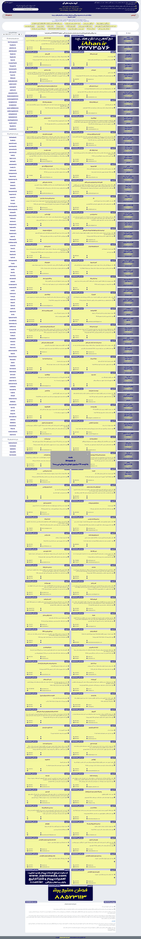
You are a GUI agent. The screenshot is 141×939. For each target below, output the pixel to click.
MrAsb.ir (12, 281)
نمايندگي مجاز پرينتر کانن (103, 28)
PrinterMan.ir (13, 51)
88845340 (31, 400)
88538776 (77, 401)
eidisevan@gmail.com (92, 113)
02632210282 (77, 704)
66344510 (77, 145)
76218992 (77, 159)
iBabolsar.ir (12, 371)
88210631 (31, 704)
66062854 (31, 576)
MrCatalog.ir (12, 152)
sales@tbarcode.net (92, 449)
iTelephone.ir (12, 224)
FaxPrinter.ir (12, 129)
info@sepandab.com (92, 674)
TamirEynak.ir (13, 123)
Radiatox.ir (13, 326)
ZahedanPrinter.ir (13, 120)
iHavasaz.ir (13, 368)
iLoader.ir (12, 140)
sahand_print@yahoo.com (47, 81)
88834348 (77, 113)
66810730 (31, 594)
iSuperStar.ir (12, 233)
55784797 (31, 480)
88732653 (77, 400)
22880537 (31, 642)
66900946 (77, 690)
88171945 (31, 113)
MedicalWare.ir (13, 266)
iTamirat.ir (13, 45)
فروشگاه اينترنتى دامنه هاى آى (38, 28)
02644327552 (31, 608)
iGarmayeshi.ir (13, 317)
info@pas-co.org (91, 802)
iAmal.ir (13, 248)
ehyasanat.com (91, 351)
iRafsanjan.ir (12, 137)
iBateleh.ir (13, 221)
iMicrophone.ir (13, 260)
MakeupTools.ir (13, 383)
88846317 (31, 546)
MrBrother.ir (12, 84)
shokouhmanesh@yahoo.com (94, 818)
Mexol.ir (12, 344)
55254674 (77, 672)
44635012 (31, 720)
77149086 (31, 175)
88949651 (77, 736)
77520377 (77, 562)
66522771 (77, 416)
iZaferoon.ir (12, 170)
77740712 (77, 337)
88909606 (77, 544)
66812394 (77, 480)
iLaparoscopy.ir (12, 179)
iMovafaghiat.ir (12, 206)
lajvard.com (90, 608)
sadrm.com (90, 656)
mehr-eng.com (44, 207)
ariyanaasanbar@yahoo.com (93, 770)
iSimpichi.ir (13, 57)
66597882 (77, 465)
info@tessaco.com (91, 401)
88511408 (77, 289)
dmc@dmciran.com (45, 786)
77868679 (31, 528)
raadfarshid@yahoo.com (46, 433)
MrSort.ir (12, 419)
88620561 (31, 784)
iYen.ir (12, 263)
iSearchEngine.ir (12, 209)
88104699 (77, 642)
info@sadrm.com (91, 658)
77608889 (77, 560)
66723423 (31, 383)
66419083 (77, 610)
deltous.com (44, 512)
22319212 (31, 64)
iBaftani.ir (12, 161)
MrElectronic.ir (12, 350)
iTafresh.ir (13, 218)
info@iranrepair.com (92, 738)
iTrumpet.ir (13, 66)
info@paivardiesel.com (46, 594)
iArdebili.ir (13, 449)
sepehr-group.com (91, 560)
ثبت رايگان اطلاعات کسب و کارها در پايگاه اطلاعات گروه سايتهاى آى (47, 23)
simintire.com (44, 800)
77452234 (31, 159)
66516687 (31, 97)
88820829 (77, 818)
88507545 (77, 594)
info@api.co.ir (91, 690)
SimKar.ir (12, 341)
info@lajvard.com (91, 610)
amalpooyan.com (91, 720)
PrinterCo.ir (12, 48)
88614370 (77, 800)
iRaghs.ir (12, 413)
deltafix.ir (90, 432)
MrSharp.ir (13, 87)
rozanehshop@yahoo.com (93, 129)
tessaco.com (90, 400)
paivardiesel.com (45, 592)
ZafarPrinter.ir (13, 114)
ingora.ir (89, 704)
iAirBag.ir (12, 78)
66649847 (77, 658)
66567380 (77, 191)
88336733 (31, 754)
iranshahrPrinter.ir (12, 96)
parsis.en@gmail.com (92, 225)
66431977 (77, 193)
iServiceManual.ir (13, 42)
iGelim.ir (13, 257)
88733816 (77, 720)
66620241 (77, 656)
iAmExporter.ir (13, 191)
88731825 (31, 145)
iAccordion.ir (12, 320)
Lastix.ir (13, 410)
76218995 (77, 161)
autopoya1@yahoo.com (93, 177)
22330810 (31, 257)
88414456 (77, 592)
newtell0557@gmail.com (93, 433)
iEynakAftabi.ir (13, 63)
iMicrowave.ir (13, 398)
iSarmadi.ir (13, 452)
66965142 (77, 353)
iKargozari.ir (12, 215)
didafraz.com (44, 624)
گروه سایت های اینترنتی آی (65, 937)
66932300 (77, 448)
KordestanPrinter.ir (12, 111)
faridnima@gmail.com (46, 385)
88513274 (77, 754)
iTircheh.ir (12, 347)
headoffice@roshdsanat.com (47, 193)
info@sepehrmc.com (92, 145)
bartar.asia (44, 656)
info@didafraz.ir (45, 626)
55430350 (77, 319)
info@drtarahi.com (45, 850)
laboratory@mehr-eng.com (47, 209)
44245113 (77, 770)
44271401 (77, 432)
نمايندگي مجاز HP (91, 28)
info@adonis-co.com (46, 481)
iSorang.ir (12, 230)
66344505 (77, 143)
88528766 (31, 850)
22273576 (31, 849)
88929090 (77, 738)
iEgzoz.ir (12, 75)
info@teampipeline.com (93, 241)
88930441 (77, 255)
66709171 (31, 416)
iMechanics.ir (12, 416)
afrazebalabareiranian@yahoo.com (95, 642)
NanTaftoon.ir (13, 143)
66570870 (77, 688)
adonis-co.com (45, 480)
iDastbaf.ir (12, 359)
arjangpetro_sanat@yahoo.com (94, 417)
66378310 (31, 287)
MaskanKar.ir (12, 164)
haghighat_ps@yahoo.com (93, 786)
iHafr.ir (13, 155)
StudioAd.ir (13, 386)
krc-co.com (44, 432)
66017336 (31, 578)
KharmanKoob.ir (12, 81)
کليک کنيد (113, 920)
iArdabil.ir (12, 422)
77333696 (31, 273)
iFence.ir (13, 428)
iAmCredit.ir (13, 389)
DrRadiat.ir (13, 126)
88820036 (31, 562)
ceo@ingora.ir (91, 706)
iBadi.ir (13, 269)
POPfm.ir (12, 308)
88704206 (77, 207)
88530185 (31, 143)
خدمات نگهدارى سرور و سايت (85, 26)
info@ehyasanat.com (92, 353)
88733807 (77, 722)
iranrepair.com (91, 736)
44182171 (31, 207)
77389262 (31, 241)
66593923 (77, 464)
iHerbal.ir (12, 185)
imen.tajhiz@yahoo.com (47, 449)
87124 (76, 287)
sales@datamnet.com (92, 161)
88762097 (31, 672)
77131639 (77, 225)
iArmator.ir (12, 176)
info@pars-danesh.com (46, 690)
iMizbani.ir (13, 212)
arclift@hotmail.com (92, 209)
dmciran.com (44, 784)
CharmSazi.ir (12, 287)
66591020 (77, 834)
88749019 (77, 530)
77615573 (31, 624)
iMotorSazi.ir (12, 146)
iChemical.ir (13, 425)
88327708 (77, 498)
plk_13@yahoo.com (92, 834)
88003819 (31, 752)
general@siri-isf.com (46, 562)
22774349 (31, 255)
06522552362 (31, 321)
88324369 (77, 496)
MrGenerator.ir (12, 93)
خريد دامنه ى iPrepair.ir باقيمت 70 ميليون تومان (105, 26)
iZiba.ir (13, 362)
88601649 (31, 786)
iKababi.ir (12, 365)
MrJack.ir (12, 299)
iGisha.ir (13, 305)
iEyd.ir (12, 314)
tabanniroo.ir (44, 351)
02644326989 (31, 610)
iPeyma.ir (12, 374)
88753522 (77, 528)
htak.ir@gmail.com (92, 626)
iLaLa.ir (13, 200)
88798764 (77, 578)
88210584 (31, 706)
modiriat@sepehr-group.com (93, 562)
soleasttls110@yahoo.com (47, 177)
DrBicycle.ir (13, 158)
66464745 (31, 448)
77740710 (77, 335)
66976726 (77, 305)
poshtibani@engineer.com (93, 193)
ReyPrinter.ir (12, 105)
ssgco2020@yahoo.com (46, 546)
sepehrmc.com (91, 143)
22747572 (31, 768)
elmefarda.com (91, 480)
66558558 (31, 95)
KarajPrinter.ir (13, 102)
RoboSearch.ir (13, 323)
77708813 (31, 530)
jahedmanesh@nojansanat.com (48, 48)
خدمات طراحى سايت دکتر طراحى (72, 23)
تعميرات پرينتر (41, 26)
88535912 (31, 111)
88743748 (77, 367)
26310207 (31, 63)
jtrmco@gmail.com (45, 337)
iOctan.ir (12, 203)
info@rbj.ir (44, 97)
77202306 (77, 223)
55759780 (31, 481)
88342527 (77, 111)
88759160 (31, 47)
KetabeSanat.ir (13, 284)
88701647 (31, 193)
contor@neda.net (45, 273)
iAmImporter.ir (13, 173)
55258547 (77, 674)
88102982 (77, 95)
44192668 (31, 209)
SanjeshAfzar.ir (12, 443)
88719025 (77, 209)
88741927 (77, 369)
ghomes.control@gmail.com (93, 594)
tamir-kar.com (90, 512)
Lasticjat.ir (13, 377)
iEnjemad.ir (13, 227)
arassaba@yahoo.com (92, 97)
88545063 (77, 239)
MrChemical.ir (13, 149)
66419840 (77, 608)
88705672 (77, 97)
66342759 (77, 129)
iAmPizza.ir (13, 254)
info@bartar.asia (45, 658)
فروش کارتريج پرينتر (29, 26)
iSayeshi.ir (12, 332)
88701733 (31, 191)
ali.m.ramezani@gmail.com (47, 305)
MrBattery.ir (12, 380)
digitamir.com (91, 79)
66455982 (31, 127)
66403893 (77, 303)
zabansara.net (44, 159)
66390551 (77, 177)
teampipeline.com (91, 239)
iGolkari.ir (13, 188)
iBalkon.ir (12, 251)
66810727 (31, 592)
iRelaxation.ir (13, 356)
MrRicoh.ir (13, 90)
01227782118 (31, 465)
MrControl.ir (12, 404)
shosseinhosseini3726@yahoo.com (49, 834)
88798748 (77, 576)
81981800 (31, 367)
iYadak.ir (12, 335)
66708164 (31, 385)
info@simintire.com (46, 802)
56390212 (77, 271)
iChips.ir (13, 392)
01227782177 (31, 464)
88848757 (31, 560)
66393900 (77, 175)
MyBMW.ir (12, 245)
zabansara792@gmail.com (47, 161)
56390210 (77, 273)
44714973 (77, 624)
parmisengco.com (91, 528)
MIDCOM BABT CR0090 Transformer (57, 28)
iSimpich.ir (12, 54)
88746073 (77, 752)
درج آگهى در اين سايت (88, 23)
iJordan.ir (12, 401)
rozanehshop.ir (91, 127)
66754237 (77, 127)
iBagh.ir (13, 302)
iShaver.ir (12, 275)
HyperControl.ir (12, 431)
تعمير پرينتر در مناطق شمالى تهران (76, 28)
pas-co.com (90, 800)
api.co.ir (89, 688)
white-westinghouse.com (47, 528)
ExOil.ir (13, 290)
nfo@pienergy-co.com (92, 754)
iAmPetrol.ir (12, 194)
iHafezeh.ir (13, 293)
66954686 (77, 512)
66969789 (77, 79)
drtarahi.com (44, 849)
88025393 (31, 432)
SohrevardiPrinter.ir (12, 108)
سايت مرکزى (50, 26)
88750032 (77, 241)
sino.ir (89, 175)
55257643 (77, 786)
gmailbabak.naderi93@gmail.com (95, 321)
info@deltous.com (45, 514)
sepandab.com (91, 672)
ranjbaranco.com (91, 464)
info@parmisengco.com (93, 530)
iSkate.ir (13, 60)
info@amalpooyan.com (92, 722)
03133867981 (31, 688)
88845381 (77, 817)
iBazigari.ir (13, 338)
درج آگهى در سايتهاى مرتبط (103, 23)
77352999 (31, 271)
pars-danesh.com (45, 688)
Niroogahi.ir (12, 72)
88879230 (31, 512)
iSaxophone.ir (13, 69)
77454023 (31, 161)
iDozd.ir (13, 272)
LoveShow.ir (12, 329)
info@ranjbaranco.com (92, 465)
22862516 (31, 640)
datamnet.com (91, 159)
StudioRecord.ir (13, 242)
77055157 (31, 239)
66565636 (77, 833)
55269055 (77, 784)
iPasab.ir (12, 182)
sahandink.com (45, 79)
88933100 (31, 303)
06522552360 (31, 319)
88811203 (31, 401)
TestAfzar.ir (12, 446)
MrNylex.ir (13, 434)
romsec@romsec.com (46, 674)
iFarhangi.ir (12, 239)
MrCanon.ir (13, 278)
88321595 (31, 544)
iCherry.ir (12, 167)
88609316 (77, 802)
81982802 (31, 369)
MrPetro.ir (13, 311)
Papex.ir (12, 236)
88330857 (31, 433)
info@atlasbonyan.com (46, 64)
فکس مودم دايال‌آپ (71, 26)
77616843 (31, 626)
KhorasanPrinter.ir (12, 99)
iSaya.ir (13, 407)
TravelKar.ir (12, 455)
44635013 (31, 722)
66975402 (77, 351)
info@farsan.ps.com (46, 257)
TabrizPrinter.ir (12, 117)
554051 (76, 321)
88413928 (31, 335)
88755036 (31, 48)
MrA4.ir (13, 395)
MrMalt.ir (12, 197)
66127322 (31, 656)
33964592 (77, 768)
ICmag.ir (13, 296)
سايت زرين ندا (60, 26)
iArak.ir (13, 353)
